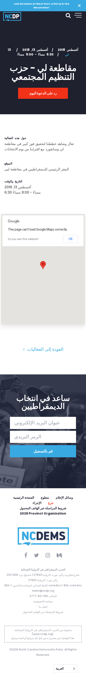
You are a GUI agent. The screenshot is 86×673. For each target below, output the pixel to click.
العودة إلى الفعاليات (45, 349)
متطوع (45, 497)
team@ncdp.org (43, 591)
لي (67, 54)
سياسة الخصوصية (43, 601)
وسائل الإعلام (64, 497)
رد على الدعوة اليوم (43, 93)
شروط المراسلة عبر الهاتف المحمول (43, 508)
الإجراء (37, 503)
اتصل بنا (43, 606)
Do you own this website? (23, 239)
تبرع (50, 503)
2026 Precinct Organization (43, 513)
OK (71, 239)
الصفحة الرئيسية (23, 497)
